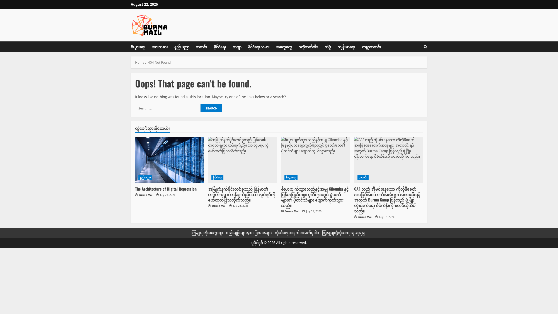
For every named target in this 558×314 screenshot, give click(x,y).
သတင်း (201, 46)
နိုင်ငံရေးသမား (259, 46)
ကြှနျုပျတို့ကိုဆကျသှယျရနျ (343, 232)
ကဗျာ (237, 46)
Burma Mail (145, 195)
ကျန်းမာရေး (347, 46)
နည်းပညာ (181, 46)
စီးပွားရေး (138, 46)
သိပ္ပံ (328, 46)
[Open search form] (425, 47)
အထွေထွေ (284, 46)
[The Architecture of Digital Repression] (169, 160)
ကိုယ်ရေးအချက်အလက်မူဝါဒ (297, 232)
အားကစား (160, 46)
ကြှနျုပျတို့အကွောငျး (207, 232)
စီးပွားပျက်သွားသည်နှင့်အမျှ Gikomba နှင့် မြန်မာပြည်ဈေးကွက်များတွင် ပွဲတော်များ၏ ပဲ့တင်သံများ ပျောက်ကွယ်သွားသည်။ (315, 197)
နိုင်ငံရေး (220, 46)
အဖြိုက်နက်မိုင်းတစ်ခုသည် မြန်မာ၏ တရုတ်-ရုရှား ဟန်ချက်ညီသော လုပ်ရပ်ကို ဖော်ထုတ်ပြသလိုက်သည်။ (241, 194)
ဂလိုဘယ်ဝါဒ (308, 46)
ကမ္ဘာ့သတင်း (371, 46)
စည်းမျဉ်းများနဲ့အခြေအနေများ (249, 232)
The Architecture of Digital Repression (166, 189)
